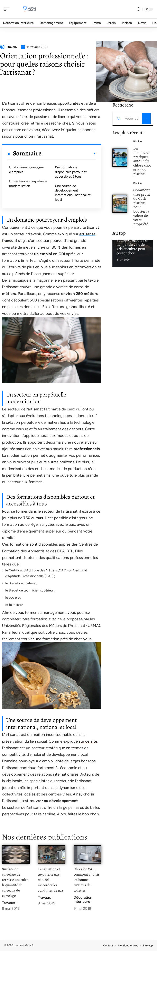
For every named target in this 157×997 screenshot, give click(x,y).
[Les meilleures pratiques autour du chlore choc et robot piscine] (120, 158)
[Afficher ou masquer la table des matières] (68, 153)
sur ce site (88, 741)
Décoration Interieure (83, 899)
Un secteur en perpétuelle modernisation (28, 183)
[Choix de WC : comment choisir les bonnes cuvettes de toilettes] (87, 854)
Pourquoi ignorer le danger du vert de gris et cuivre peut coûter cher (132, 246)
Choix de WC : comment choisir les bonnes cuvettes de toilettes (86, 880)
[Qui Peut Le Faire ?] (29, 9)
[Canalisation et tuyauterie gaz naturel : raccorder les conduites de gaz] (51, 854)
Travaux (8, 903)
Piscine (137, 141)
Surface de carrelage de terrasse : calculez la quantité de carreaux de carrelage (15, 882)
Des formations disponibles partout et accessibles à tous (71, 171)
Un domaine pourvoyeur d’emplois (26, 169)
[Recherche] (138, 9)
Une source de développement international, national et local (73, 193)
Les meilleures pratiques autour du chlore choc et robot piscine (142, 161)
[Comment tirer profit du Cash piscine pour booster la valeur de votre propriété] (120, 204)
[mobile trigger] (7, 9)
